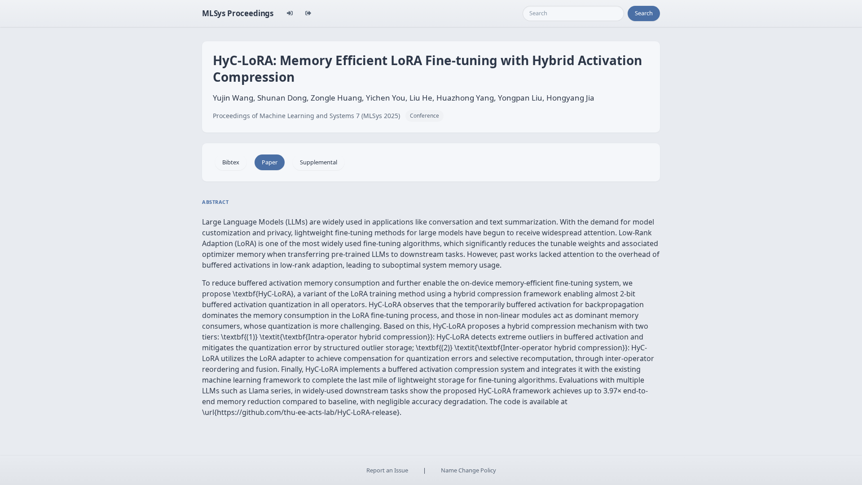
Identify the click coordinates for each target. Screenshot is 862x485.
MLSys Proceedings (237, 13)
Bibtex (230, 162)
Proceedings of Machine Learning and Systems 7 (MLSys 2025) (306, 115)
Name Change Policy (468, 470)
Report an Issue (387, 470)
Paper (269, 162)
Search (644, 13)
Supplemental (318, 162)
